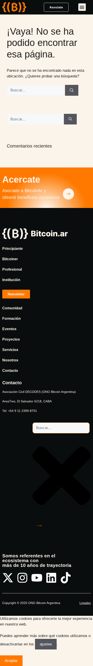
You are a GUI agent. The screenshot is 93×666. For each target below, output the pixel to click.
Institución (11, 280)
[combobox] (61, 428)
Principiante (12, 249)
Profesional (12, 269)
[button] (82, 7)
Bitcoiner (10, 259)
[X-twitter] (8, 577)
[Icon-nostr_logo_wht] (80, 577)
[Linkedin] (51, 577)
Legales (85, 603)
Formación (11, 318)
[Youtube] (36, 577)
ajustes (46, 644)
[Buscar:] (36, 90)
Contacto (10, 370)
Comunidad (12, 308)
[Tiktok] (65, 577)
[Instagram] (22, 577)
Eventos (9, 329)
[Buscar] (71, 90)
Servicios (10, 350)
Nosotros (10, 360)
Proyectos (11, 339)
